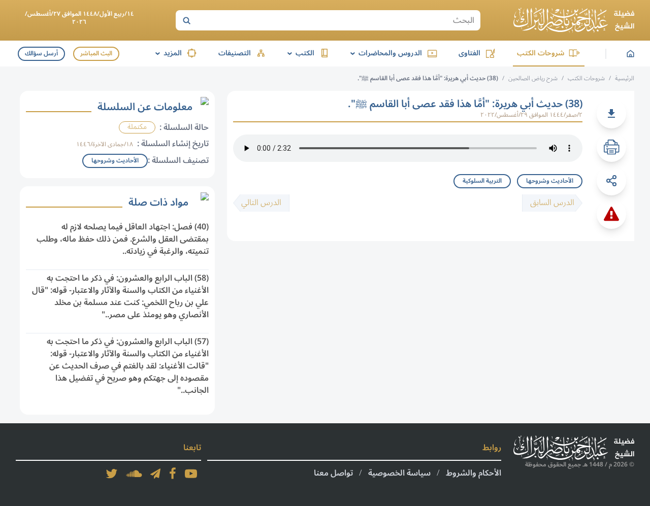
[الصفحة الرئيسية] (573, 20)
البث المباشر (96, 53)
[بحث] (186, 20)
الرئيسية (624, 78)
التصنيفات (234, 53)
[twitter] (112, 473)
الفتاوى (469, 53)
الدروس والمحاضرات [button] (384, 53)
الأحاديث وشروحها (549, 181)
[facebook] (173, 473)
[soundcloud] (134, 473)
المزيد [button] (167, 53)
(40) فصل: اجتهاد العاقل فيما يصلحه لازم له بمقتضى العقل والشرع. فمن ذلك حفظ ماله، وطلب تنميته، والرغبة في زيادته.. (123, 239)
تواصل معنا (333, 473)
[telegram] (155, 473)
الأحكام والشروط (473, 473)
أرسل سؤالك (41, 53)
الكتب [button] (299, 53)
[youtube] (191, 473)
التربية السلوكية (482, 181)
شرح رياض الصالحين (533, 78)
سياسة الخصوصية (399, 473)
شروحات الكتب (540, 53)
